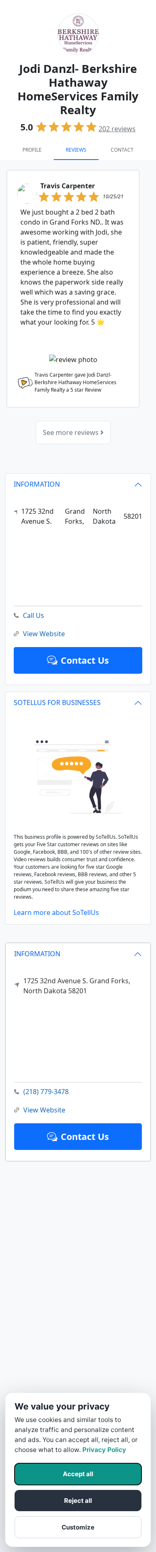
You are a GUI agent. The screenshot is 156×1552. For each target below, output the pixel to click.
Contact (122, 149)
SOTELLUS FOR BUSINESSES (57, 702)
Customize (78, 1527)
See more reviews (71, 432)
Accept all (78, 1474)
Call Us (33, 615)
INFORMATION (37, 953)
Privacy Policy (104, 1450)
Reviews (76, 149)
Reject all (78, 1501)
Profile (32, 149)
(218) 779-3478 (46, 1091)
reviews (117, 128)
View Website (44, 1110)
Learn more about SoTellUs (56, 912)
